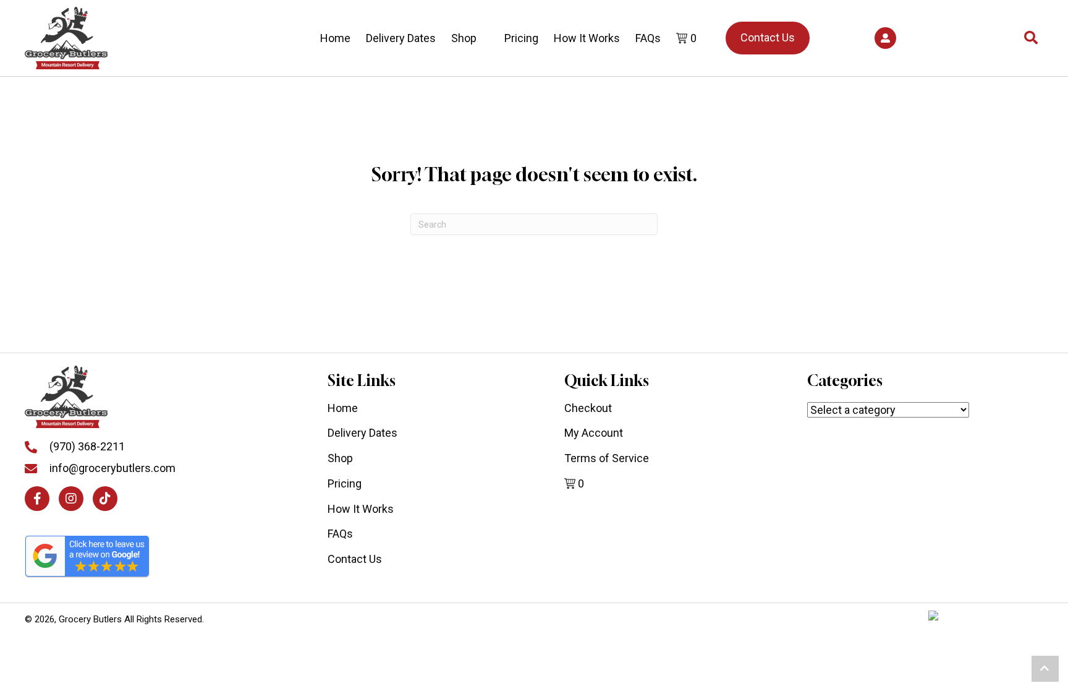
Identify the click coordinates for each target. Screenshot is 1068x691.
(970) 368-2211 (87, 446)
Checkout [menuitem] (588, 407)
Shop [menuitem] (340, 458)
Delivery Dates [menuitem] (362, 432)
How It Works (587, 38)
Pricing (521, 38)
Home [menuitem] (343, 407)
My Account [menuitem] (593, 432)
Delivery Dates (401, 38)
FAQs (648, 38)
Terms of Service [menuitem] (606, 458)
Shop (464, 38)
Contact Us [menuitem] (355, 558)
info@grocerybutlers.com (112, 467)
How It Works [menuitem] (361, 508)
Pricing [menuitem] (345, 483)
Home (335, 38)
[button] (885, 38)
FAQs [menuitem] (340, 533)
